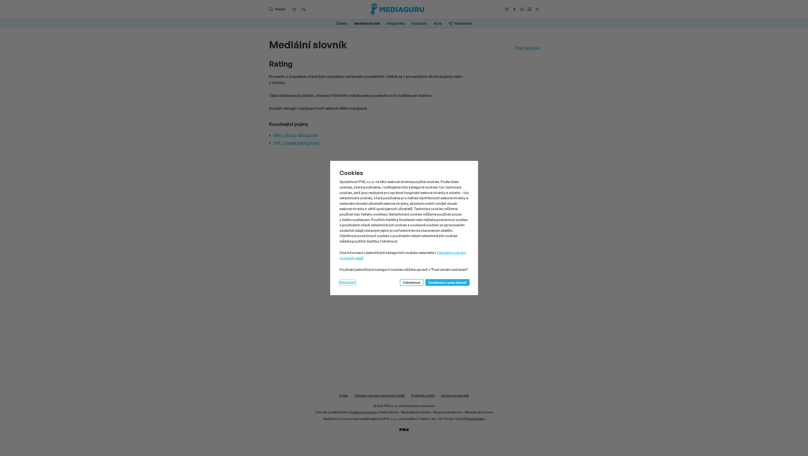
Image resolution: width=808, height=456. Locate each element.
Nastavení (347, 282)
